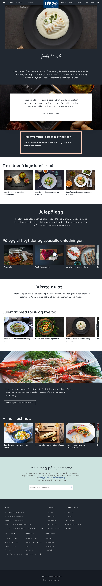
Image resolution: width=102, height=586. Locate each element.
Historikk (51, 517)
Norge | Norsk (66, 2)
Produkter (68, 517)
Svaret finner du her (51, 113)
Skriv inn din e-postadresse (38, 484)
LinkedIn (49, 538)
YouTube (49, 550)
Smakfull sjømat (11, 7)
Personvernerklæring (51, 580)
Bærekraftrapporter (34, 542)
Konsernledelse (54, 528)
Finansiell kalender (34, 554)
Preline (8, 550)
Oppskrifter (69, 513)
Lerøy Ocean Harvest (13, 554)
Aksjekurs (30, 550)
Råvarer (67, 528)
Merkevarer (52, 520)
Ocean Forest (10, 546)
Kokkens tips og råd (72, 524)
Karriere (29, 2)
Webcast (30, 546)
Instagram (50, 546)
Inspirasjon (24, 7)
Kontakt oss (82, 2)
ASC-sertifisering (11, 542)
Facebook (50, 542)
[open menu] (4, 2)
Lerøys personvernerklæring (52, 478)
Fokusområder (11, 538)
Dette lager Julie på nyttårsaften (19, 403)
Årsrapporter (31, 538)
